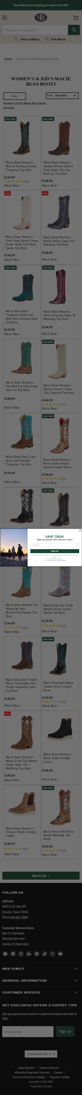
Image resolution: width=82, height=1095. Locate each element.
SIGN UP (54, 551)
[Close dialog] (80, 530)
